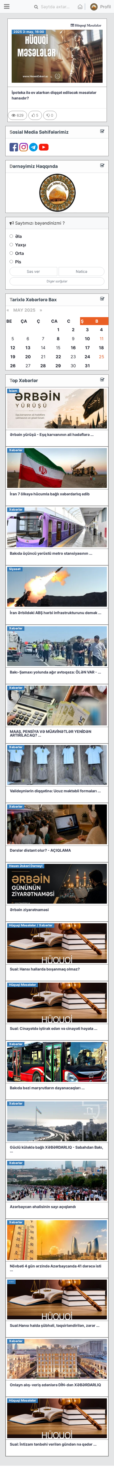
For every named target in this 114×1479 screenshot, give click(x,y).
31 (87, 365)
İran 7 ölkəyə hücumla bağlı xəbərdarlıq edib (50, 494)
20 (28, 356)
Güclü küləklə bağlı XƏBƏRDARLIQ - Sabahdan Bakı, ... (56, 1149)
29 (58, 365)
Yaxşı (20, 244)
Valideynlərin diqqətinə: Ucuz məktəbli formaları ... (55, 791)
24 (87, 356)
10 (87, 338)
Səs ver (33, 271)
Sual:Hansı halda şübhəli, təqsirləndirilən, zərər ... (54, 1325)
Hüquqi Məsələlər (70, 25)
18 (101, 347)
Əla (18, 236)
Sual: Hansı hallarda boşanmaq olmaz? (45, 969)
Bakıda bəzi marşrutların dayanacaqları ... (47, 1088)
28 (43, 365)
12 (12, 347)
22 (58, 356)
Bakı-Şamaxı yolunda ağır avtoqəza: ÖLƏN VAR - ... (55, 672)
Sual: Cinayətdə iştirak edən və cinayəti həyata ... (53, 1028)
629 (20, 115)
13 (27, 347)
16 (73, 347)
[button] (96, 6)
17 (87, 347)
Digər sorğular (57, 281)
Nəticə (81, 271)
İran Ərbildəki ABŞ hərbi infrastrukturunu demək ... (55, 612)
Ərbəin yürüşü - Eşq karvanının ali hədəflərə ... (52, 434)
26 (13, 365)
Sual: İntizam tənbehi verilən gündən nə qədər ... (53, 1444)
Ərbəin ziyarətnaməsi (29, 909)
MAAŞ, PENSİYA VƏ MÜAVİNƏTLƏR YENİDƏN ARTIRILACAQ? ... (50, 733)
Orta (19, 253)
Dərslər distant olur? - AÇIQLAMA (40, 850)
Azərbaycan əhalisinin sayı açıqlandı (43, 1206)
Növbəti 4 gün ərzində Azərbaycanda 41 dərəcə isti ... (55, 1268)
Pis (18, 261)
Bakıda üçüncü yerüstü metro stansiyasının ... (51, 553)
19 (12, 356)
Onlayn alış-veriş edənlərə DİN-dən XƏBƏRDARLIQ (55, 1384)
